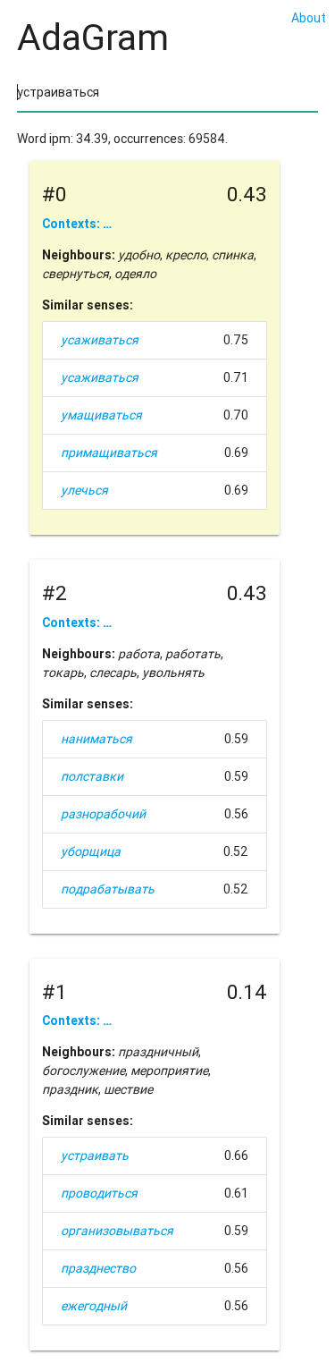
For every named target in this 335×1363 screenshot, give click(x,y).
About (308, 18)
